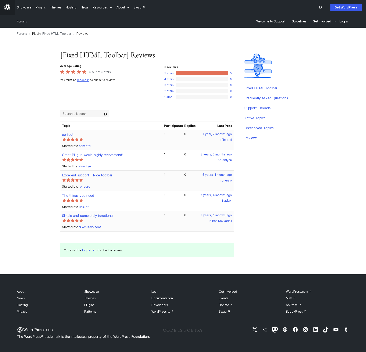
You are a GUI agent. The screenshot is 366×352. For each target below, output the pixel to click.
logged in (83, 80)
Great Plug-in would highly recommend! (92, 155)
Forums (22, 21)
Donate (226, 305)
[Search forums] (105, 113)
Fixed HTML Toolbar (56, 33)
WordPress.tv (162, 311)
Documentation (162, 298)
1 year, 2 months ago (217, 134)
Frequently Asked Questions (266, 98)
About (21, 291)
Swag (224, 311)
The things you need (78, 195)
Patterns (90, 311)
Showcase (91, 291)
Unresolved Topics (259, 128)
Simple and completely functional (87, 215)
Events (223, 298)
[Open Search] (320, 7)
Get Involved (228, 291)
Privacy (22, 311)
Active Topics (255, 118)
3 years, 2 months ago (216, 154)
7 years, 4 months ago (216, 195)
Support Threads (257, 108)
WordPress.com (299, 291)
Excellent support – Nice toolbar (87, 175)
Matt (291, 298)
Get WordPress (346, 7)
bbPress (293, 305)
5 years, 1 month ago (217, 174)
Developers (159, 305)
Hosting (22, 305)
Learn (155, 291)
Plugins (89, 305)
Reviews (251, 138)
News (21, 298)
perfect (67, 134)
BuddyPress (296, 311)
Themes (90, 298)
